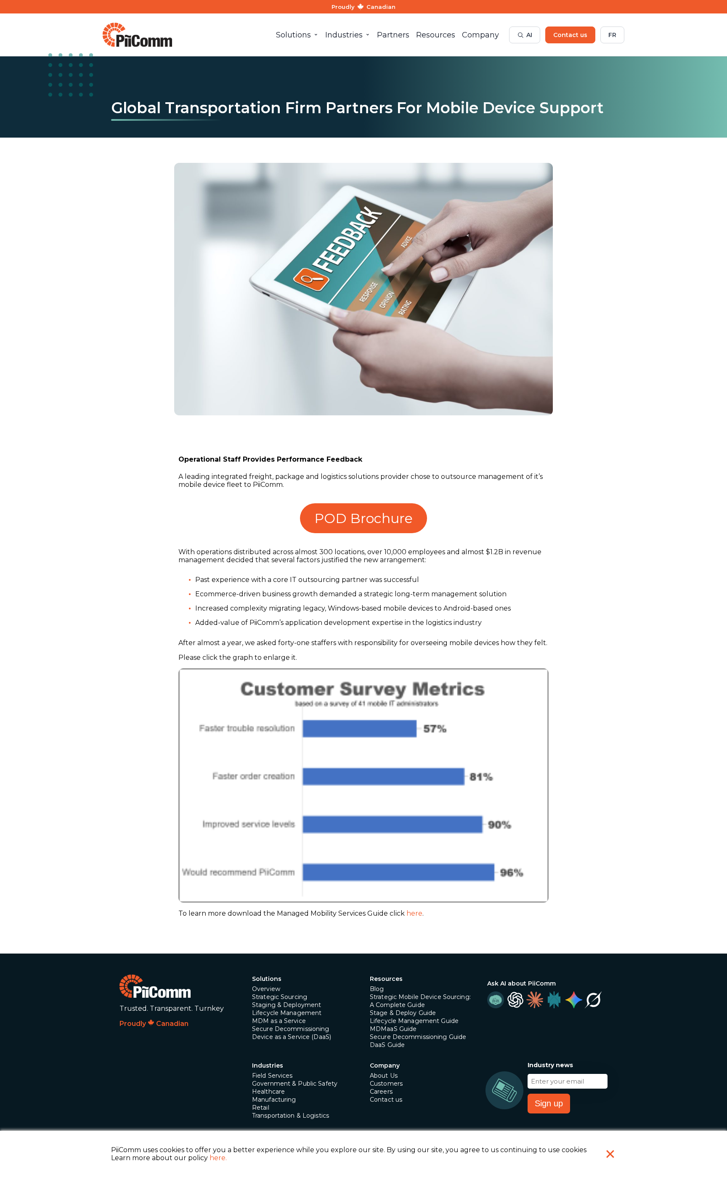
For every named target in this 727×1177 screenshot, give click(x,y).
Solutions (266, 979)
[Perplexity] (554, 999)
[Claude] (534, 999)
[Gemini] (573, 999)
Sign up (549, 1103)
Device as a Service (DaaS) (291, 1037)
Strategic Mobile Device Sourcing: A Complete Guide (420, 1001)
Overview (266, 989)
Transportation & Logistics (290, 1115)
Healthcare (268, 1091)
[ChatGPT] (515, 999)
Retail (260, 1107)
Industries (267, 1065)
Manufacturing (274, 1099)
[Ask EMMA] (495, 999)
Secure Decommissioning (290, 1029)
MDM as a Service (279, 1021)
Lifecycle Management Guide (414, 1021)
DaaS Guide (387, 1045)
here (414, 913)
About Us (384, 1075)
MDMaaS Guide (393, 1029)
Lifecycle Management (286, 1013)
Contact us (570, 35)
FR (612, 35)
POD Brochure (363, 518)
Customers (386, 1083)
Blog (377, 989)
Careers (381, 1091)
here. (218, 1158)
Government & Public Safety (294, 1083)
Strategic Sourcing (279, 997)
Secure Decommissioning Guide (418, 1037)
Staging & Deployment (286, 1005)
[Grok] (593, 999)
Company (385, 1065)
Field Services (272, 1075)
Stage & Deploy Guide (403, 1013)
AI (529, 35)
